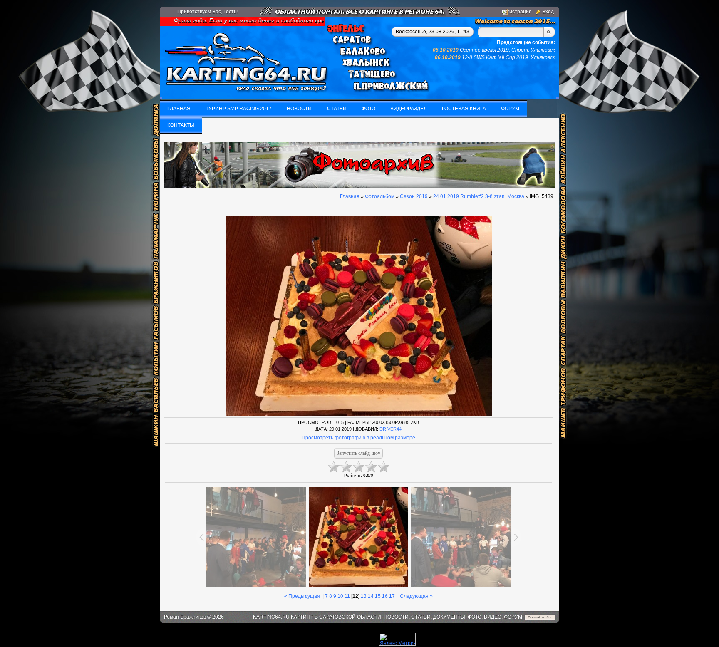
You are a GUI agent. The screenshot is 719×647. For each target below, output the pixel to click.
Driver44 (390, 428)
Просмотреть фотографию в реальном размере (358, 438)
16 (385, 596)
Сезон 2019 (414, 196)
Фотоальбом (379, 196)
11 (347, 596)
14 (371, 596)
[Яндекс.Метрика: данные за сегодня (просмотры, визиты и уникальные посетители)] (397, 639)
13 (364, 596)
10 (340, 596)
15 (378, 596)
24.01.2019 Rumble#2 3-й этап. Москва (478, 196)
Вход (548, 12)
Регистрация (517, 12)
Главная (350, 196)
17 (392, 596)
